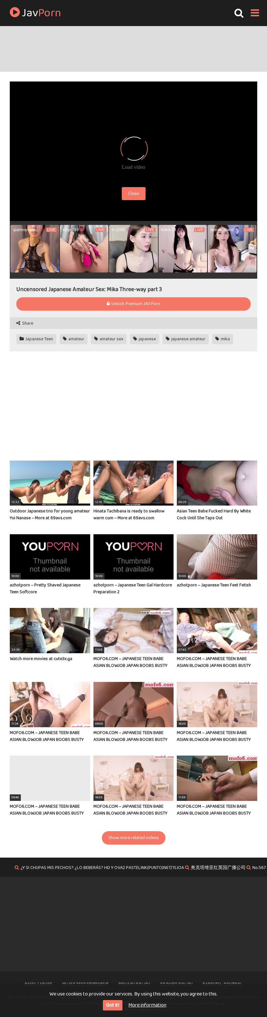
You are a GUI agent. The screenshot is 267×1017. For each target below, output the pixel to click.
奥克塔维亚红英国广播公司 (218, 867)
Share (27, 323)
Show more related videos (133, 837)
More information (147, 1005)
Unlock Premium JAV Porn (135, 303)
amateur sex (111, 339)
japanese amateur (187, 339)
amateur (75, 339)
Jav (40, 13)
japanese (147, 339)
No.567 (259, 867)
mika (225, 339)
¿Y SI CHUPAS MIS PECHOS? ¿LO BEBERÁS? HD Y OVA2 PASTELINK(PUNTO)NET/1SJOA (102, 867)
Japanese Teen (38, 339)
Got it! (112, 1005)
